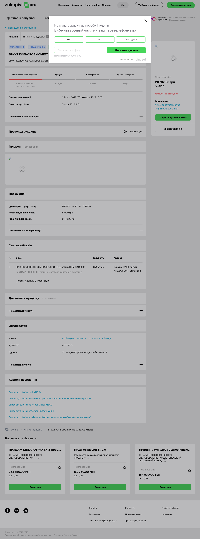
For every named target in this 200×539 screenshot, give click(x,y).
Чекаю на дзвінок (126, 50)
